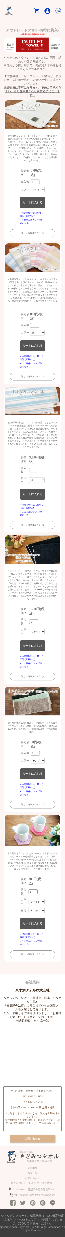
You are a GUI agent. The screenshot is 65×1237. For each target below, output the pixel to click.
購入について (18, 1183)
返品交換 (34, 1183)
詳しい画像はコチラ (31, 233)
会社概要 (32, 1168)
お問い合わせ (32, 1178)
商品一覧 (32, 1173)
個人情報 (47, 1183)
